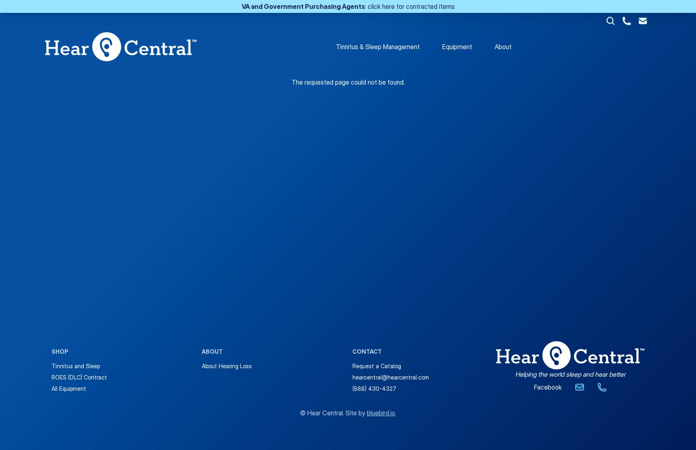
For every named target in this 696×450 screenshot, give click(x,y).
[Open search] (611, 21)
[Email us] (579, 387)
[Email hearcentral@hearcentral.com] (643, 21)
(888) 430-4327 (374, 388)
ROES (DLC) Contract (79, 377)
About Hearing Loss (227, 366)
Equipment (457, 47)
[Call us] (602, 387)
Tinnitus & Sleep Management (378, 47)
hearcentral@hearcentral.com (390, 377)
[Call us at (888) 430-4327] (627, 21)
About (503, 47)
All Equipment (69, 388)
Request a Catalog (376, 366)
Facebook (548, 387)
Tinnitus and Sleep (76, 366)
